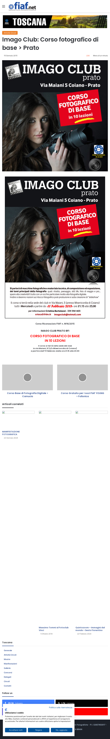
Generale (8, 650)
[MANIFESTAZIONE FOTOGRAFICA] (18, 420)
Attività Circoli (10, 33)
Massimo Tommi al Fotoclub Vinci (54, 629)
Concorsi (8, 672)
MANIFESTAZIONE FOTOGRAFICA (11, 433)
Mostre (7, 659)
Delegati (7, 677)
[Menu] (3, 7)
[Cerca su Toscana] (106, 7)
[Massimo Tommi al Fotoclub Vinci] (55, 518)
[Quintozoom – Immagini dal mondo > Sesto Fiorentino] (91, 518)
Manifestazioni (10, 664)
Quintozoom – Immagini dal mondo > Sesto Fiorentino (90, 629)
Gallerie (7, 668)
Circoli (7, 681)
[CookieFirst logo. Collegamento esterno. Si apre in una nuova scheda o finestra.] (6, 709)
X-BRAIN (78, 729)
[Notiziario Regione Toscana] (22, 6)
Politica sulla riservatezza (60, 707)
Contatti (7, 686)
